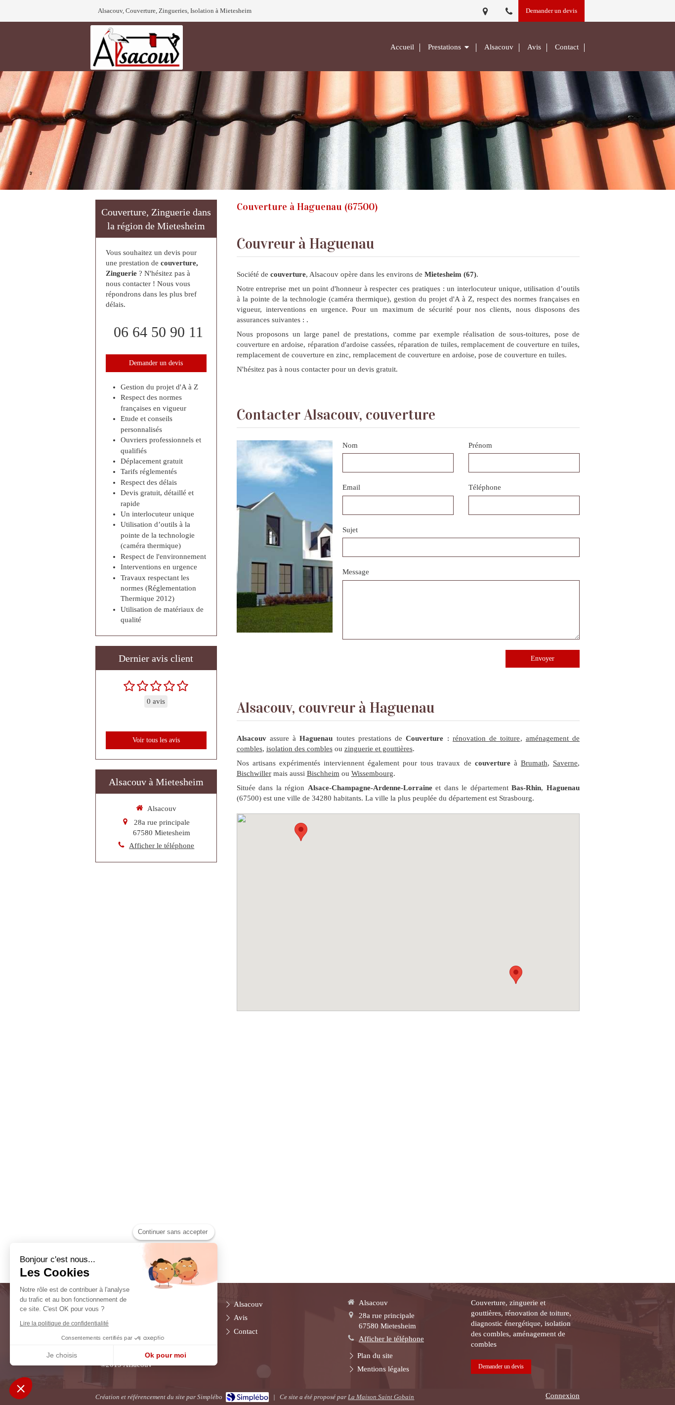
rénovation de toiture (486, 738)
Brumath (534, 763)
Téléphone (484, 487)
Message (355, 572)
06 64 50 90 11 (158, 332)
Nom (350, 445)
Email (351, 487)
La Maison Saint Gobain (381, 1397)
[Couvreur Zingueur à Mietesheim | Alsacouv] (136, 47)
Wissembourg (372, 773)
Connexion (563, 1396)
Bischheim (323, 773)
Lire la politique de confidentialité (64, 1323)
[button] (21, 1388)
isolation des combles (299, 749)
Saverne (565, 763)
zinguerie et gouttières (378, 749)
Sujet (350, 530)
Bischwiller (254, 773)
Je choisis (61, 1355)
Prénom (480, 445)
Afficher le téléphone (161, 846)
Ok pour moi (165, 1355)
